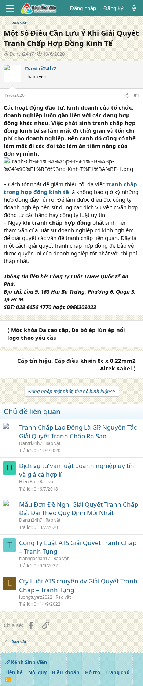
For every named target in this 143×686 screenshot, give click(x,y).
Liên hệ (14, 672)
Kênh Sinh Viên (28, 662)
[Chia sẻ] (126, 95)
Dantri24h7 (22, 53)
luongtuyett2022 (35, 597)
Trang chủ (118, 672)
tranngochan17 (34, 558)
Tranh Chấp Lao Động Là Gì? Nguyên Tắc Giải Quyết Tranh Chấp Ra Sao (78, 431)
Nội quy (37, 672)
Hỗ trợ (92, 672)
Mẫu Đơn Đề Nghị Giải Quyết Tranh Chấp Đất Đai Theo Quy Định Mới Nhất (78, 508)
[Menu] (10, 8)
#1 (136, 95)
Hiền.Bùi (27, 482)
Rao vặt (52, 443)
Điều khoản (66, 672)
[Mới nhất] (134, 8)
